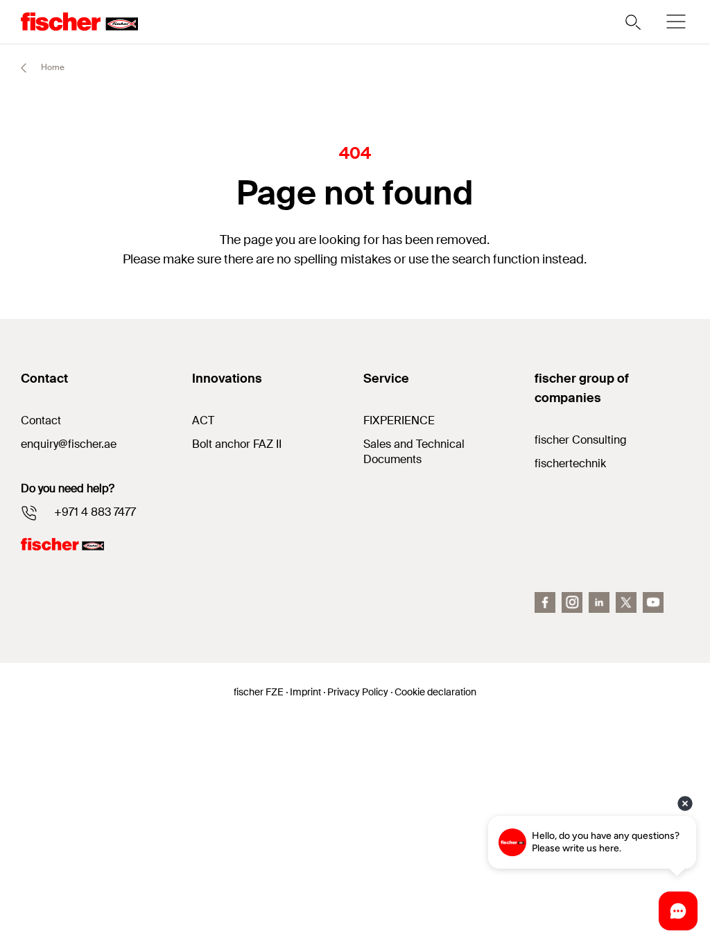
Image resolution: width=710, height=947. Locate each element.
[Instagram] (572, 602)
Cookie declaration (435, 692)
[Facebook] (545, 602)
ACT (203, 420)
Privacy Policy (357, 692)
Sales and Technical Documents (414, 452)
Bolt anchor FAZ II (237, 444)
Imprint (305, 692)
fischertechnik (570, 463)
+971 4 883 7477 (95, 512)
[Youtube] (653, 602)
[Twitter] (626, 602)
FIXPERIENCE (399, 420)
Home (51, 67)
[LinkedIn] (599, 602)
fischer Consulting (581, 440)
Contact (41, 420)
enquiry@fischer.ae (68, 444)
